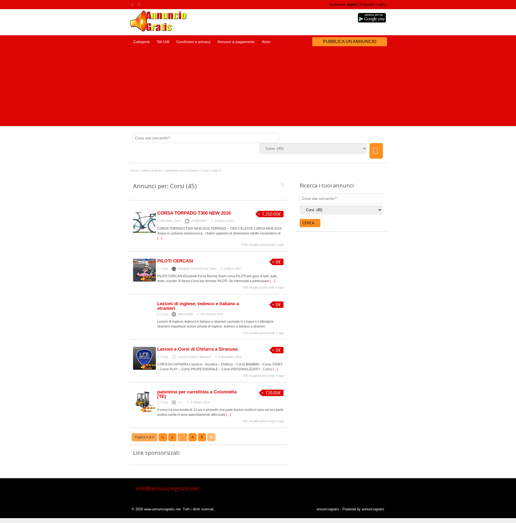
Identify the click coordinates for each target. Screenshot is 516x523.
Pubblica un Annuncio (349, 41)
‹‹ (163, 437)
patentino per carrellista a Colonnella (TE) (196, 394)
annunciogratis (328, 509)
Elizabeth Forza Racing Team (197, 268)
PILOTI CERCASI (175, 261)
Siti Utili (163, 42)
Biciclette (166, 220)
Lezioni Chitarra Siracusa (194, 356)
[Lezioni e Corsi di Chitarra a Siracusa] (144, 369)
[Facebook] (140, 4)
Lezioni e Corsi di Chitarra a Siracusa (197, 349)
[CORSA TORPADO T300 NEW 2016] (144, 232)
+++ (180, 402)
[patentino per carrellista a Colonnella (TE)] (144, 411)
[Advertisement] (258, 88)
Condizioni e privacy (193, 42)
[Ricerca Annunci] (376, 151)
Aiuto (266, 42)
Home (134, 170)
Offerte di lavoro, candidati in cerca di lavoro (170, 170)
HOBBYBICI (199, 220)
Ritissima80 (185, 314)
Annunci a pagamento (236, 42)
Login (380, 4)
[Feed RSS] (133, 4)
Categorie (141, 42)
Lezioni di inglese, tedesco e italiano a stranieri (198, 306)
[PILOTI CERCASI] (144, 280)
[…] (159, 238)
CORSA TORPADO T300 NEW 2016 (194, 213)
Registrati (367, 4)
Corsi (205, 170)
